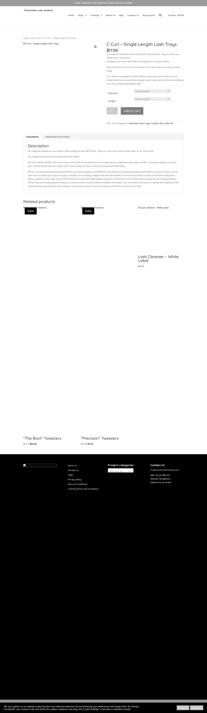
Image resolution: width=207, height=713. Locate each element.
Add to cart (132, 111)
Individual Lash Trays (139, 123)
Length (112, 101)
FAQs (70, 475)
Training (94, 15)
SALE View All (37, 38)
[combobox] (121, 470)
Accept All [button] (183, 708)
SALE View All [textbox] (119, 471)
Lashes (154, 123)
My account (149, 15)
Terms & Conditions (77, 484)
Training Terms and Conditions (83, 488)
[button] (95, 46)
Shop (80, 15)
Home (71, 15)
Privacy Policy (75, 479)
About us (110, 15)
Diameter (113, 93)
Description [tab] (32, 136)
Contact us (133, 15)
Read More (196, 708)
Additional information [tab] (57, 136)
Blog (121, 15)
